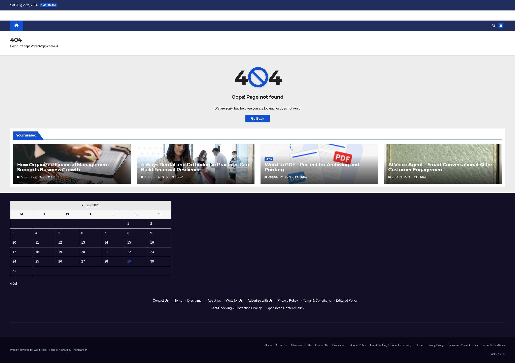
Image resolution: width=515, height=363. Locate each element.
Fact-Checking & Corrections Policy (236, 308)
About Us (214, 300)
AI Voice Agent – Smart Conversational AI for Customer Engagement (440, 167)
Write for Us (234, 300)
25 (37, 261)
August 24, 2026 (280, 177)
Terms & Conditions (317, 300)
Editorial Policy (346, 300)
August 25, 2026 (33, 177)
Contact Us (161, 300)
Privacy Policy (288, 300)
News (269, 159)
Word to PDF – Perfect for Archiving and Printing (312, 167)
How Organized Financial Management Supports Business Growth (63, 167)
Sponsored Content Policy (285, 308)
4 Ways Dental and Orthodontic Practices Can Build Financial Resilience (195, 167)
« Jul (13, 283)
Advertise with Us (260, 300)
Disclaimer (195, 300)
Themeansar (79, 349)
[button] (493, 25)
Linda (55, 177)
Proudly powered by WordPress (28, 349)
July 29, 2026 (402, 177)
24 (14, 261)
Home (14, 46)
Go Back (257, 118)
